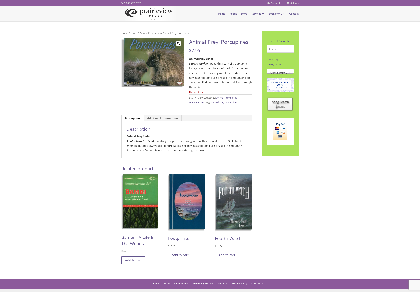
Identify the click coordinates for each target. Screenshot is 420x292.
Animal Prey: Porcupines (224, 102)
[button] (178, 43)
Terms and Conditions (176, 283)
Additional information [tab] (162, 118)
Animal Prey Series (150, 33)
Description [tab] (132, 118)
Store (244, 13)
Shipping (222, 283)
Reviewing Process (203, 283)
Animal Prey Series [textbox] (280, 73)
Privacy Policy (239, 283)
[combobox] (280, 71)
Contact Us (257, 283)
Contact (294, 13)
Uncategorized (197, 102)
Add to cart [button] (133, 260)
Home (221, 13)
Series (134, 33)
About (233, 13)
